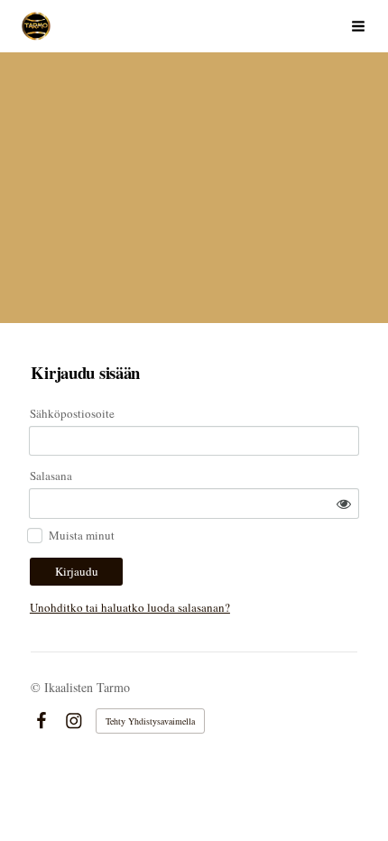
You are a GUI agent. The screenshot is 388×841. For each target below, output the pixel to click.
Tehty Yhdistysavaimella (150, 721)
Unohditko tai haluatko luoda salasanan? (130, 607)
